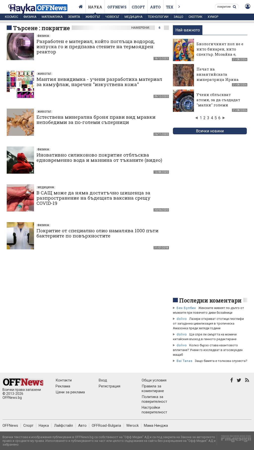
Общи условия (154, 380)
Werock (132, 425)
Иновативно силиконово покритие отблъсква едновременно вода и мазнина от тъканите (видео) (99, 157)
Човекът (112, 17)
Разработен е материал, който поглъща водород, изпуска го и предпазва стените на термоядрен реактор (95, 46)
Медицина (134, 17)
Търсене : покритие (41, 28)
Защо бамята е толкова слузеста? (221, 361)
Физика (29, 17)
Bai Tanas (184, 361)
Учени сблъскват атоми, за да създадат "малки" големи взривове (218, 102)
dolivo (182, 319)
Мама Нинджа (156, 425)
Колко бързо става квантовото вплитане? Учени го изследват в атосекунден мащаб (208, 349)
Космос (11, 17)
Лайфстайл (63, 425)
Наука (95, 7)
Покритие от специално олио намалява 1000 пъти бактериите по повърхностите (97, 233)
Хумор (213, 17)
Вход (103, 380)
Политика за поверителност (154, 399)
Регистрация (109, 386)
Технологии (158, 17)
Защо (178, 17)
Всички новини (210, 131)
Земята (74, 17)
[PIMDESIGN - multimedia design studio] (234, 440)
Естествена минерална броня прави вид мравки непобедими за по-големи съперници (96, 119)
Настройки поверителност (154, 409)
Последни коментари (210, 300)
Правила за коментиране (153, 388)
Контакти (64, 380)
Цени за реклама (70, 392)
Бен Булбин (186, 308)
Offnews (117, 7)
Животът (92, 17)
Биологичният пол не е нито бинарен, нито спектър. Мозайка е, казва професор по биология (219, 54)
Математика (52, 17)
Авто (155, 7)
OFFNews (10, 425)
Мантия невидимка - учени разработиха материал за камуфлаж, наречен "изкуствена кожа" (99, 81)
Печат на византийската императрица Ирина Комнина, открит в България (217, 79)
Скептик (195, 17)
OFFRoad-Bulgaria (106, 425)
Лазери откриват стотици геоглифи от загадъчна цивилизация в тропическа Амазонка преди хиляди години (208, 323)
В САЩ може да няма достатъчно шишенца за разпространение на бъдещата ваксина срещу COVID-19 (93, 197)
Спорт (138, 7)
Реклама (63, 386)
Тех (169, 7)
